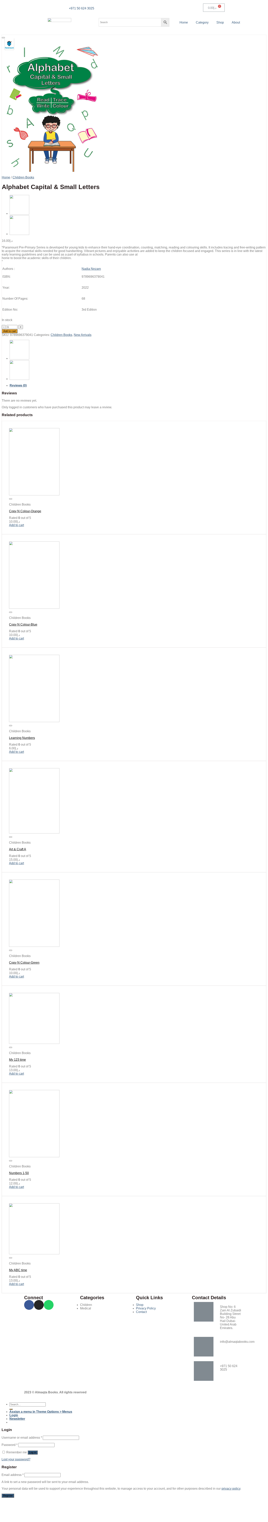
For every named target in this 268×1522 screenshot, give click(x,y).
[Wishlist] (3, 37)
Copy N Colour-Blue (23, 624)
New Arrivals (82, 335)
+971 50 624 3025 (81, 8)
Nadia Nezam (91, 268)
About (236, 22)
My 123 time (17, 1059)
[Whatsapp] (49, 1305)
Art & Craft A (17, 849)
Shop (220, 22)
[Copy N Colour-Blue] (34, 607)
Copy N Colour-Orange (25, 511)
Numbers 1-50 (19, 1173)
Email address (13, 1475)
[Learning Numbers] (34, 721)
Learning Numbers (22, 738)
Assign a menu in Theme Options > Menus (40, 1411)
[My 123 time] (34, 1042)
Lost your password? (16, 1459)
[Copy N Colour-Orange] (19, 234)
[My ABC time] (34, 1253)
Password (9, 1444)
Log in (32, 1452)
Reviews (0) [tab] (18, 385)
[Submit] (11, 1409)
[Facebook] (29, 1305)
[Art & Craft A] (34, 832)
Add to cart (9, 331)
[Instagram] (39, 1305)
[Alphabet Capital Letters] (19, 213)
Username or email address (22, 1437)
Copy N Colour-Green (24, 962)
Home (184, 22)
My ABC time (18, 1270)
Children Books (23, 177)
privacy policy (231, 1488)
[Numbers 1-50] (34, 1156)
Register (8, 1495)
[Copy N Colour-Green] (34, 945)
